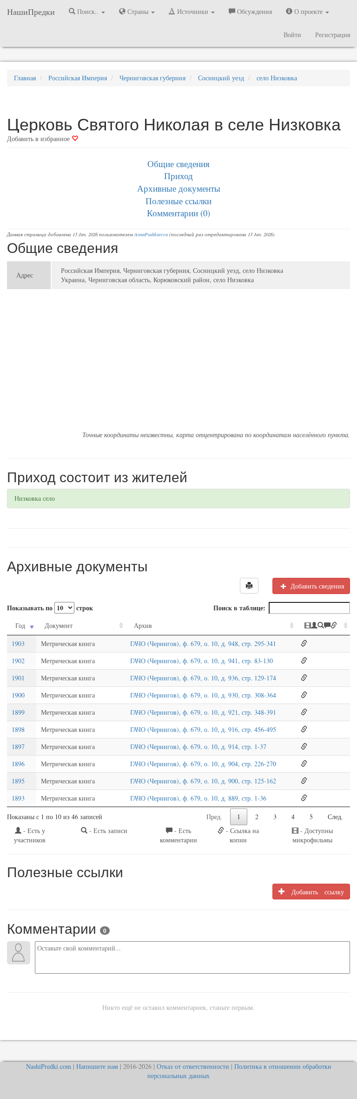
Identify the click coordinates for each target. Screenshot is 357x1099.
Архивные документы (178, 188)
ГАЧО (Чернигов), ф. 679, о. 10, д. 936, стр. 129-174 (203, 677)
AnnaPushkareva (151, 234)
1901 (18, 677)
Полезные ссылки (178, 201)
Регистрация (332, 34)
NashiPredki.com (48, 1066)
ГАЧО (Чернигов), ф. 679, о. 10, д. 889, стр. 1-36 (198, 798)
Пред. (214, 816)
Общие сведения (178, 163)
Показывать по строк (50, 608)
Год (20, 625)
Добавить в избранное (39, 138)
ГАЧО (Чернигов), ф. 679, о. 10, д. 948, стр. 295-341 (203, 643)
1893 (18, 798)
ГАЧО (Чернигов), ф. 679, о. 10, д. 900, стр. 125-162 (203, 780)
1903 (18, 643)
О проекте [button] (308, 11)
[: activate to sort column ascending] (323, 625)
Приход (178, 175)
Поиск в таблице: (239, 608)
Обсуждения (253, 11)
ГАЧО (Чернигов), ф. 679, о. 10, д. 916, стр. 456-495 (203, 729)
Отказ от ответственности (193, 1066)
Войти (292, 34)
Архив (143, 625)
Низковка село (34, 498)
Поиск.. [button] (87, 11)
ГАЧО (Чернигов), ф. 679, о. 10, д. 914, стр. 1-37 (198, 746)
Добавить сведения (316, 586)
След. (335, 816)
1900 (18, 695)
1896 (18, 763)
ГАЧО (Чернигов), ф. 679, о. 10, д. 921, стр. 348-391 (203, 712)
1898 (18, 729)
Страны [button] (138, 11)
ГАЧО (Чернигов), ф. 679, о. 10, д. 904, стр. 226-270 (203, 763)
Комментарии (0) (178, 213)
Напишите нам (97, 1066)
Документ (59, 625)
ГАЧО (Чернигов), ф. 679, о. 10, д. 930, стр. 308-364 (203, 695)
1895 (18, 780)
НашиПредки (31, 11)
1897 (18, 746)
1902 (18, 660)
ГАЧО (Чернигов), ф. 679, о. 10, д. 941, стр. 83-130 (201, 660)
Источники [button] (192, 11)
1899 (18, 712)
